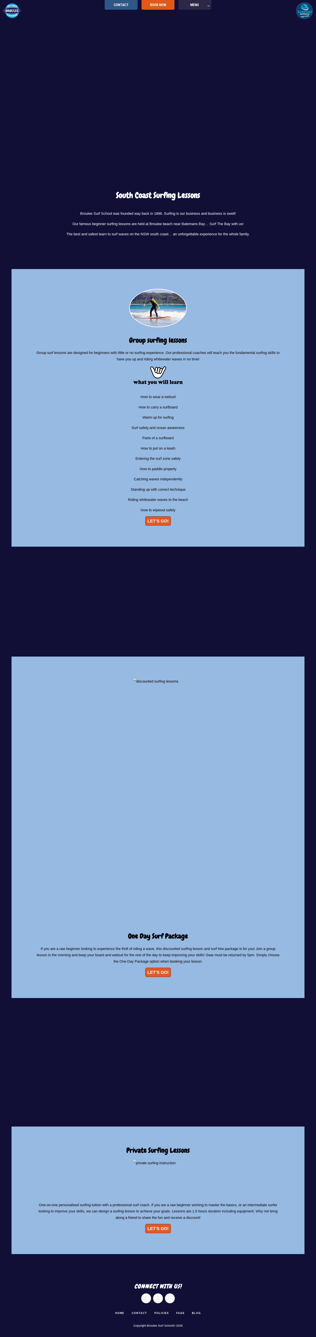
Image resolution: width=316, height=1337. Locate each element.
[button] (6, 599)
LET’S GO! (158, 521)
